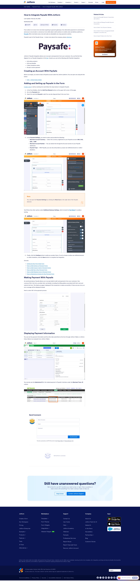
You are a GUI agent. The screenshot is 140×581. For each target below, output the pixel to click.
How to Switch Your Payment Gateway (102, 27)
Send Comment (73, 436)
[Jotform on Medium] (106, 578)
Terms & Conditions (24, 578)
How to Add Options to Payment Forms (37, 266)
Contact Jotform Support (76, 493)
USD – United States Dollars (34, 80)
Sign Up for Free (111, 2)
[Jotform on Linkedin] (103, 578)
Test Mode (72, 210)
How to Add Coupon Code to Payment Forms (39, 268)
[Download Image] (71, 51)
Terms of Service (68, 440)
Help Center (60, 493)
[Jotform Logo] (29, 2)
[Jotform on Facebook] (98, 578)
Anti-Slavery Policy (69, 578)
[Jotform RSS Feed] (112, 578)
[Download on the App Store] (114, 524)
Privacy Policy (60, 440)
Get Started (104, 54)
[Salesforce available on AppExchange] (114, 529)
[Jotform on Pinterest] (114, 578)
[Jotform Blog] (109, 578)
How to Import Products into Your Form (103, 36)
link (47, 58)
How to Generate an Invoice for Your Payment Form (40, 274)
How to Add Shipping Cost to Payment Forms (39, 272)
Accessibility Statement (55, 578)
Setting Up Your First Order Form (35, 263)
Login (103, 2)
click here (69, 37)
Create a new (27, 87)
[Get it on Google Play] (114, 519)
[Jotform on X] (100, 578)
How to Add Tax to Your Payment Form (37, 270)
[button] (119, 577)
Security (44, 578)
